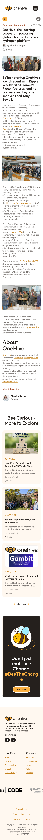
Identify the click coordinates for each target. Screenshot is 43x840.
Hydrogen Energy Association (20, 203)
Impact (8, 769)
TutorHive (18, 357)
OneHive (6, 118)
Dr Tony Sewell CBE (29, 261)
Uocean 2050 (16, 232)
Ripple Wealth (32, 327)
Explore (8, 761)
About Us (30, 757)
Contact (29, 772)
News (28, 765)
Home (7, 757)
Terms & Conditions (21, 819)
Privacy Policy (21, 809)
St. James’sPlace (11, 127)
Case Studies (10, 765)
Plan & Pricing (11, 772)
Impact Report (32, 761)
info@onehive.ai (10, 381)
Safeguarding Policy (21, 814)
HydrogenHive (31, 357)
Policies (29, 769)
